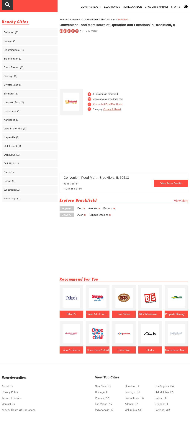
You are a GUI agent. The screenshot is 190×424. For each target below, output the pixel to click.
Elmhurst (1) (11, 93)
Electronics (112, 7)
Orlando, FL (162, 403)
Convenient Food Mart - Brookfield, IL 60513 (96, 177)
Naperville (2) (11, 137)
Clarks (150, 349)
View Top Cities (107, 377)
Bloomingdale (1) (14, 49)
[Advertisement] (124, 60)
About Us (7, 386)
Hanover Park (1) (14, 102)
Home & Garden (132, 7)
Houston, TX (132, 386)
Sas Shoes (124, 314)
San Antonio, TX (134, 397)
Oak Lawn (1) (12, 154)
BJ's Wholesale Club (150, 314)
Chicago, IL (101, 392)
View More (181, 200)
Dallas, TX (161, 397)
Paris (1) (9, 172)
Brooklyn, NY (132, 392)
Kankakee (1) (11, 119)
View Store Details (171, 183)
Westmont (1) (12, 189)
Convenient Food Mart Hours (107, 104)
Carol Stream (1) (13, 67)
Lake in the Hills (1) (15, 128)
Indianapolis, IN (104, 409)
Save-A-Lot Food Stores (98, 314)
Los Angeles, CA (164, 386)
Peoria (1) (9, 180)
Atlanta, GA (131, 403)
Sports (175, 7)
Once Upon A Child (98, 349)
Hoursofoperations (14, 377)
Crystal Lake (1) (13, 84)
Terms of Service (12, 397)
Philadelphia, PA (164, 392)
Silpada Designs (98, 214)
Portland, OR (162, 409)
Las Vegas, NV (103, 403)
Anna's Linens (71, 349)
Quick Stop (123, 349)
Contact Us (8, 403)
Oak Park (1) (11, 163)
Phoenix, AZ (102, 397)
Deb (79, 208)
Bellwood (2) (11, 32)
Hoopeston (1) (12, 111)
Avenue (92, 208)
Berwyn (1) (10, 41)
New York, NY (103, 386)
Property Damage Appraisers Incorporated (176, 314)
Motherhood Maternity (176, 349)
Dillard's (71, 314)
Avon (80, 214)
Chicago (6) (10, 76)
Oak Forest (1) (12, 145)
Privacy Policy (10, 392)
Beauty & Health (91, 7)
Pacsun (107, 208)
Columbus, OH (133, 409)
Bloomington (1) (13, 58)
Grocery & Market (156, 7)
